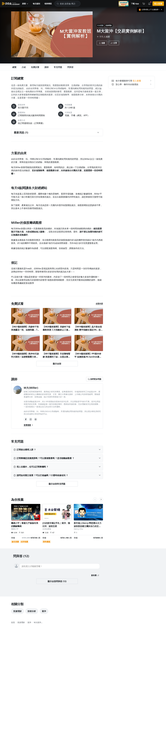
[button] (25, 3)
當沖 (44, 611)
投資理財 (109, 25)
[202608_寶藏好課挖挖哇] (123, 3)
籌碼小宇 (14, 529)
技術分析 (32, 611)
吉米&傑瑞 (46, 529)
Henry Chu (78, 529)
